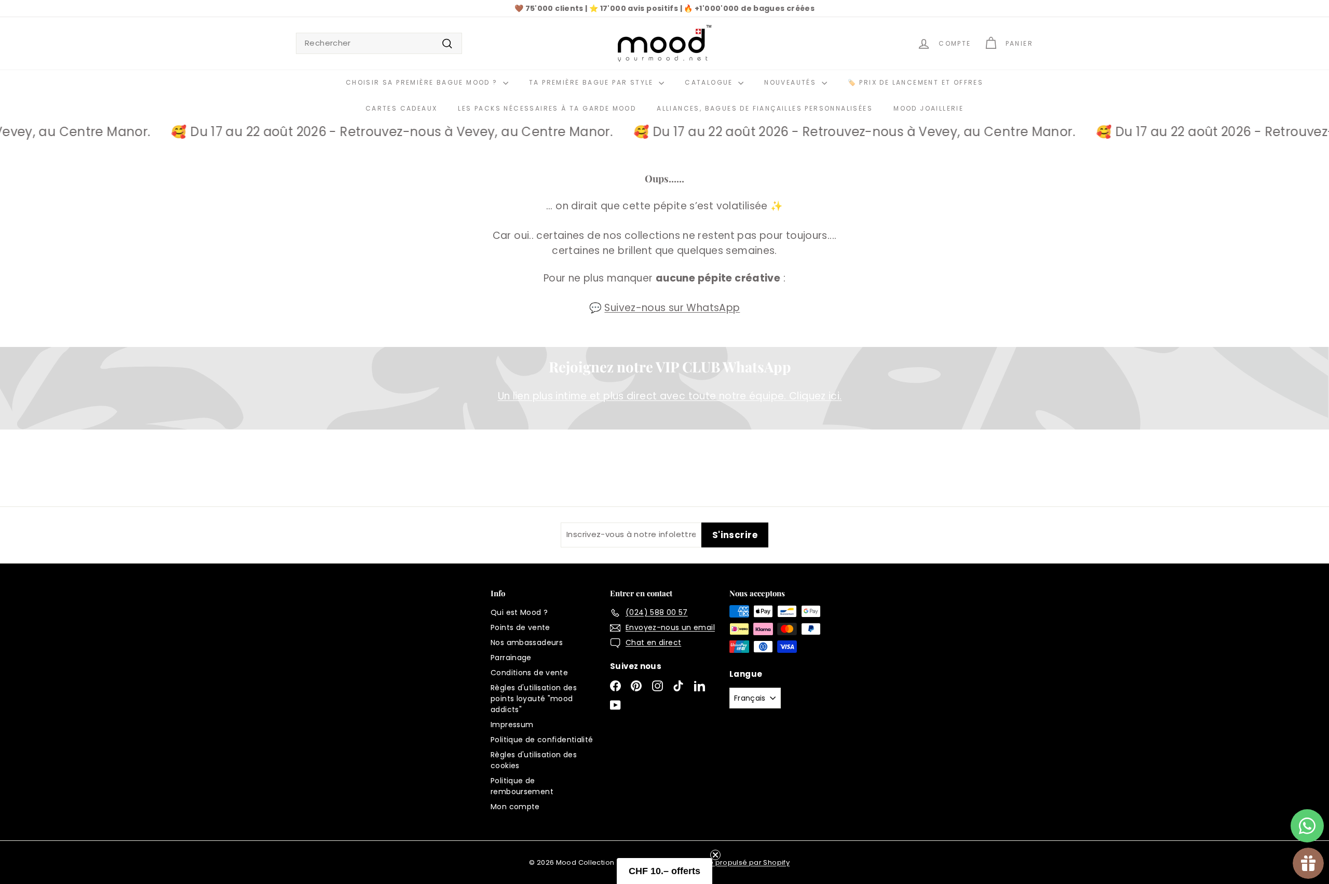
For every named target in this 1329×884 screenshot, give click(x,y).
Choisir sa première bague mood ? (423, 82)
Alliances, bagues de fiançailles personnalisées (765, 108)
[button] (664, 871)
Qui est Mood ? (519, 612)
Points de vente (520, 627)
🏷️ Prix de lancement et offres (916, 82)
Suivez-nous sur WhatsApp (672, 308)
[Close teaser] (715, 855)
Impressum (512, 724)
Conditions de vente (529, 672)
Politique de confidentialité (542, 739)
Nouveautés (791, 82)
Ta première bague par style (592, 82)
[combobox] (379, 43)
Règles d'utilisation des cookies (534, 760)
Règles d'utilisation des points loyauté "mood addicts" (534, 698)
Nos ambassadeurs (527, 642)
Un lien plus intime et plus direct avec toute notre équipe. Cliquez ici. (670, 396)
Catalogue (710, 82)
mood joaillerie (928, 108)
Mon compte (515, 806)
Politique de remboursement (522, 786)
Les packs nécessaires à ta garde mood (547, 108)
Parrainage (511, 657)
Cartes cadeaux (401, 108)
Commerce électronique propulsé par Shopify (707, 862)
